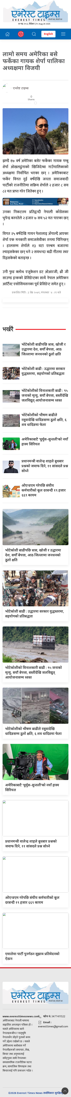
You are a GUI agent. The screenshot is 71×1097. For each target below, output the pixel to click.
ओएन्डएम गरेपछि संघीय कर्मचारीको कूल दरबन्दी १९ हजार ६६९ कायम (44, 490)
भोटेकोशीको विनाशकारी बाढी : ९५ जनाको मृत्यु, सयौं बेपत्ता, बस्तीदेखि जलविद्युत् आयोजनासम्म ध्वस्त (45, 395)
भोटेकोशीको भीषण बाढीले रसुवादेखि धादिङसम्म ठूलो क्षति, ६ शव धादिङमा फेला (44, 420)
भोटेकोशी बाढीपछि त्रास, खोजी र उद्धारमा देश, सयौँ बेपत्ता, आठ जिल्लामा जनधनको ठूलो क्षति (44, 349)
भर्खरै (8, 329)
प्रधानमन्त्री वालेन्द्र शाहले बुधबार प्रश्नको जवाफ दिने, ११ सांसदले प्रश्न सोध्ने (45, 466)
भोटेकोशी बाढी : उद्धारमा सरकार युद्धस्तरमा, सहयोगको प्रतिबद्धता (43, 371)
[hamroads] (35, 201)
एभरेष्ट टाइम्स (21, 88)
